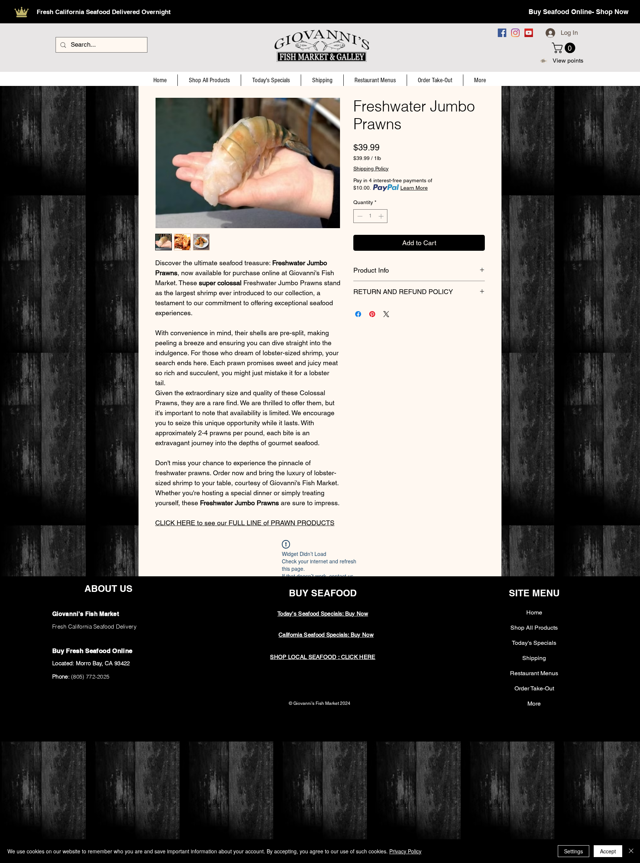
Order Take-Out (534, 688)
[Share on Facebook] (358, 314)
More (534, 703)
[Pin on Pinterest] (372, 314)
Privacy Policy (405, 851)
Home (534, 612)
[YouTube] (528, 33)
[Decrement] (359, 216)
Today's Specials (534, 642)
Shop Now (612, 12)
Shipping (534, 658)
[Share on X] (386, 314)
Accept (608, 851)
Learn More (414, 188)
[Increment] (381, 216)
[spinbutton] (370, 216)
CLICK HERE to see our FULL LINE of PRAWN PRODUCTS (244, 523)
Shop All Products (534, 627)
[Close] (631, 851)
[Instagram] (515, 33)
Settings (573, 851)
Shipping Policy (371, 168)
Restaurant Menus (534, 673)
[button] (565, 48)
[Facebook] (502, 33)
